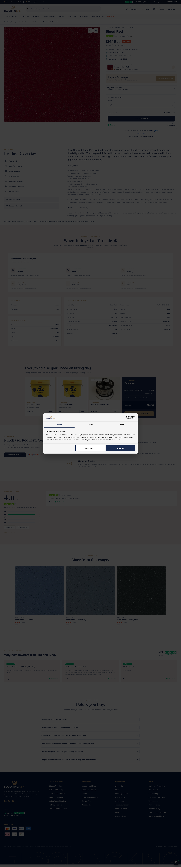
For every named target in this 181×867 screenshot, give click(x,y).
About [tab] (122, 424)
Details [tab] (90, 424)
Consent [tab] (59, 424)
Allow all (120, 448)
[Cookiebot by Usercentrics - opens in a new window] (126, 417)
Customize (89, 448)
